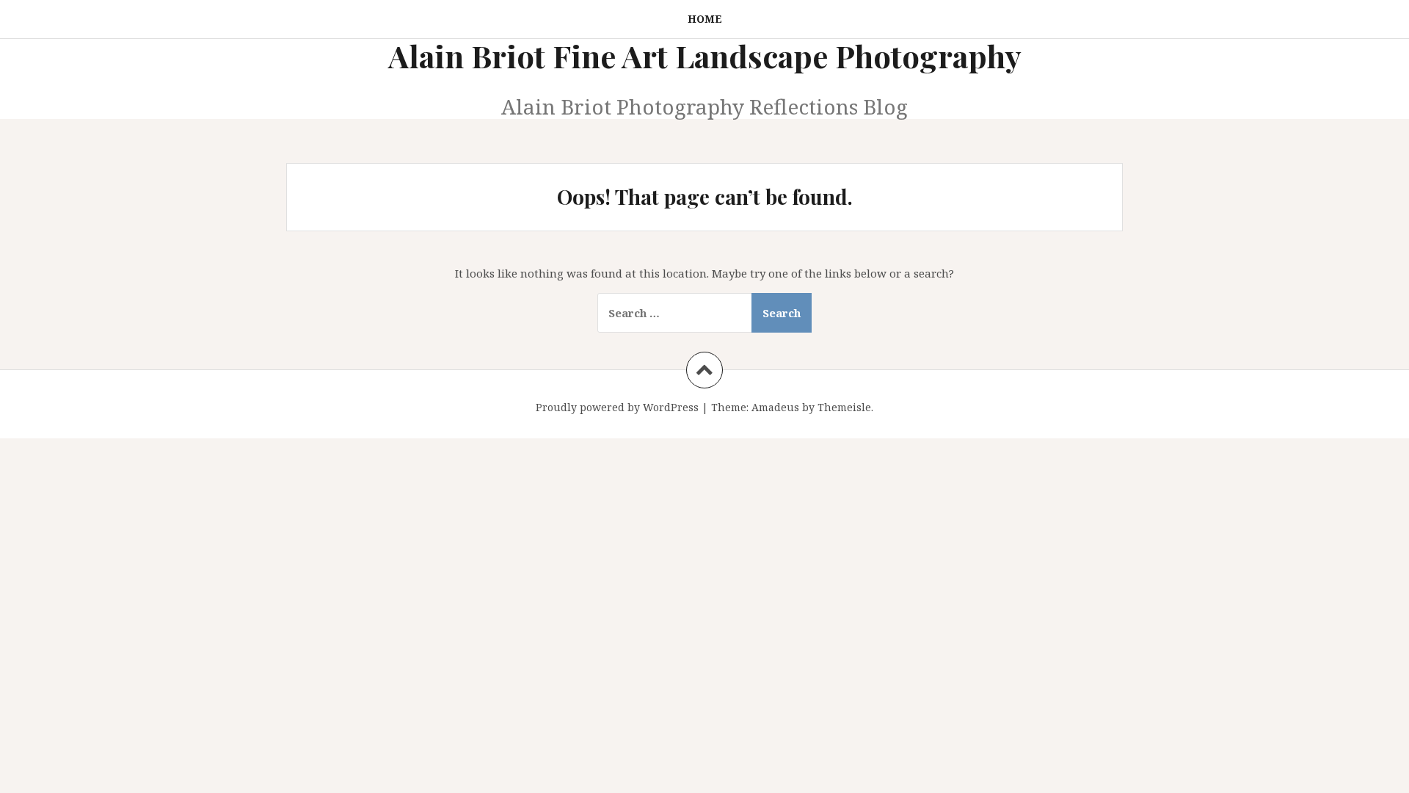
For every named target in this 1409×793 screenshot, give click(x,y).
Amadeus (775, 407)
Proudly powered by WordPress (617, 407)
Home (705, 19)
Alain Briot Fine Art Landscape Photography (705, 55)
